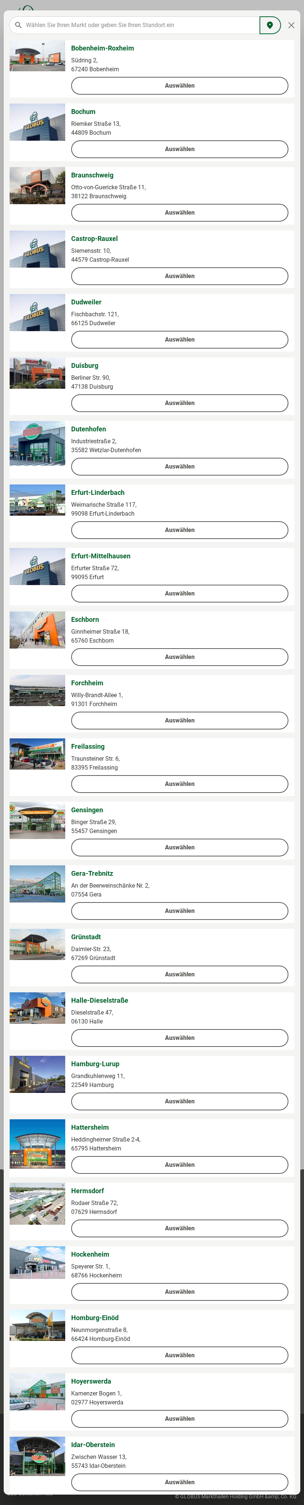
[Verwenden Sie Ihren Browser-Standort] (270, 25)
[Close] (291, 25)
